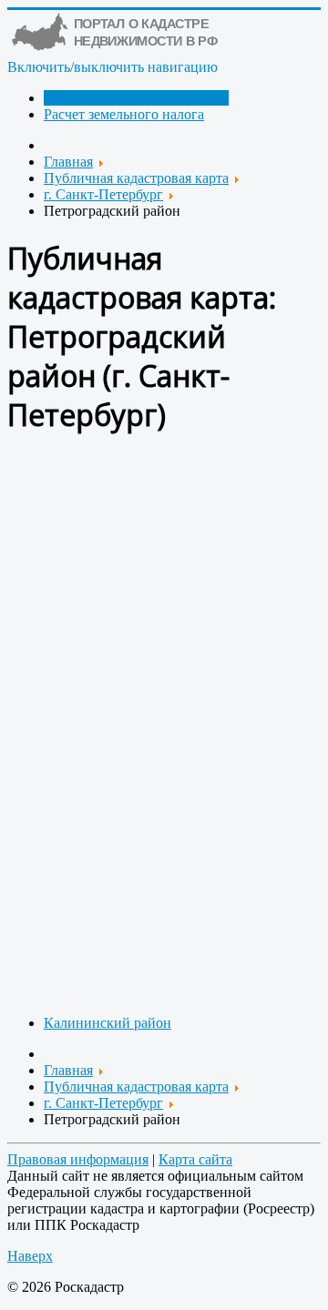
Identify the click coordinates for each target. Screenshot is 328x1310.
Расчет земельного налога (124, 114)
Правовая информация (78, 1159)
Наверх (30, 1256)
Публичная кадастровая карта (136, 98)
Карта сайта (195, 1159)
